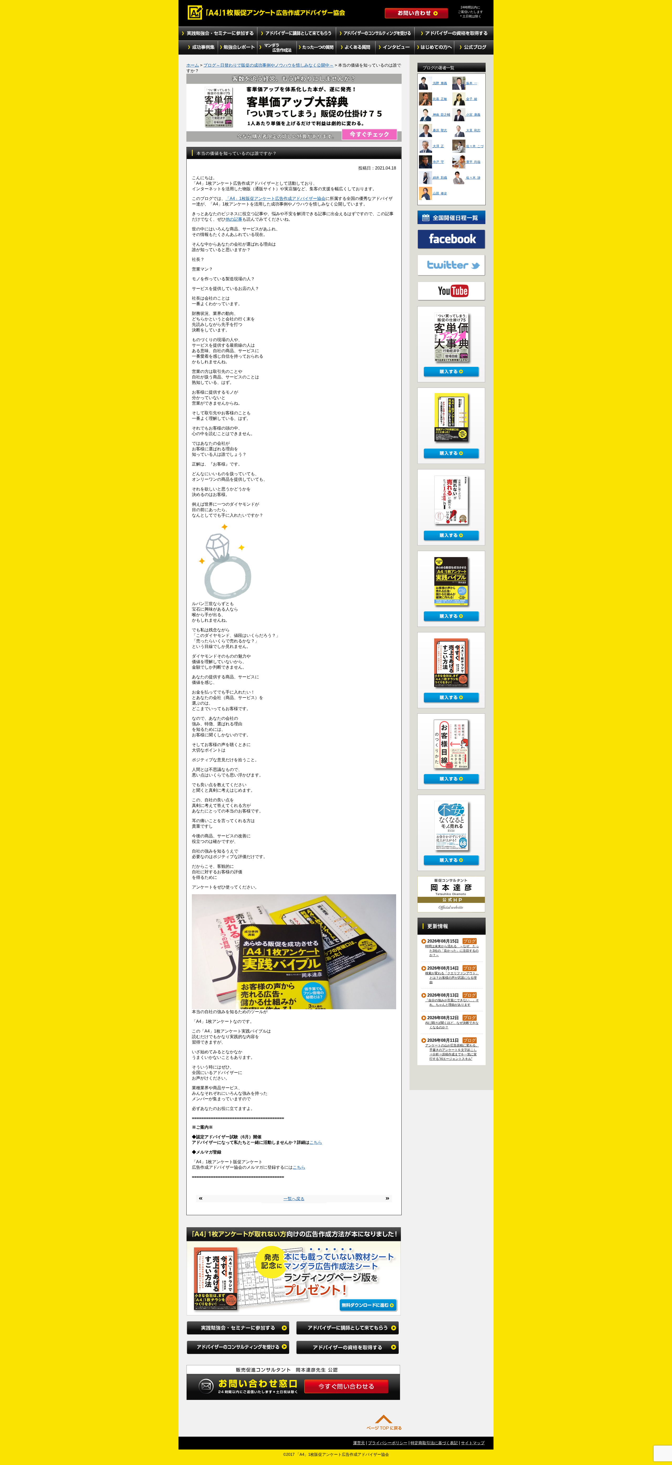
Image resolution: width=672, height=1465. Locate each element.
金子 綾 (471, 99)
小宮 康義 (472, 115)
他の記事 (233, 219)
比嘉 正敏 (439, 99)
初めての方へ (434, 48)
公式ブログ (474, 48)
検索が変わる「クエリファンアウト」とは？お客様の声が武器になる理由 (452, 977)
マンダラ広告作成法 (277, 48)
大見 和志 (472, 130)
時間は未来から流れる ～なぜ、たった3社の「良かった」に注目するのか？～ (452, 950)
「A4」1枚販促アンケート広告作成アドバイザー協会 (275, 198)
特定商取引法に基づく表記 (434, 1443)
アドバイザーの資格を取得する (454, 34)
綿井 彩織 (439, 177)
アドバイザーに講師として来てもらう (296, 34)
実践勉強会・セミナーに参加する (217, 34)
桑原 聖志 (439, 130)
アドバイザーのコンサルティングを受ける (375, 34)
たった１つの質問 (316, 48)
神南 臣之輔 (441, 115)
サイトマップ (473, 1443)
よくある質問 (355, 48)
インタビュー (395, 48)
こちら (315, 1142)
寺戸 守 (438, 162)
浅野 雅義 (439, 83)
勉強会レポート (237, 48)
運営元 (359, 1443)
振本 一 (471, 83)
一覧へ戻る (294, 1199)
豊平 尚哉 (472, 162)
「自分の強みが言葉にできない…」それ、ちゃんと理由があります (452, 1002)
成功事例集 (198, 48)
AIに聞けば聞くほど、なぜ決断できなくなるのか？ (452, 1025)
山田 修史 (439, 193)
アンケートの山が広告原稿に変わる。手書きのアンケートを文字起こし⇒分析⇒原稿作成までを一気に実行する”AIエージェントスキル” (452, 1052)
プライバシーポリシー (387, 1443)
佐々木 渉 (472, 177)
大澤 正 (438, 146)
